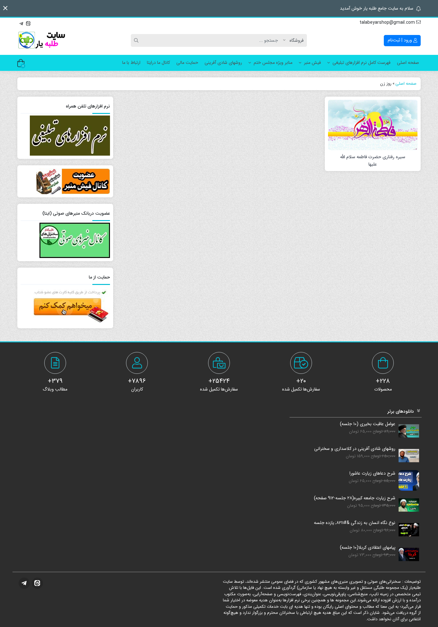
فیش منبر (312, 62)
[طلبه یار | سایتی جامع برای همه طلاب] (41, 40)
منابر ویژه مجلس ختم (273, 62)
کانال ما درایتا (158, 62)
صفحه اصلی (408, 62)
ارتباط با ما (131, 62)
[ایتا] (28, 22)
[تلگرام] (21, 22)
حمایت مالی (187, 62)
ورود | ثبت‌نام (400, 40)
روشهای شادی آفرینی (223, 62)
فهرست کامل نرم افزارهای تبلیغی (362, 62)
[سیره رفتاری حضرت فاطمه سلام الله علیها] (373, 124)
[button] (5, 8)
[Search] (137, 40)
